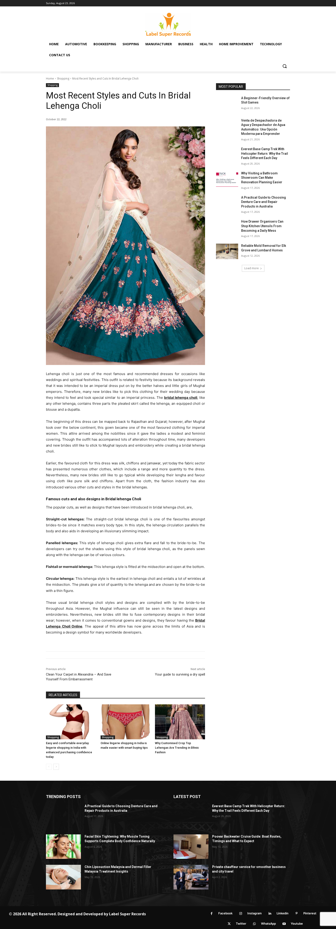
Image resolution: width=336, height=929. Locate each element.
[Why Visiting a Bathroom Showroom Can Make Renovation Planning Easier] (227, 179)
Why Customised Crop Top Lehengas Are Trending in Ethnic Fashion (177, 747)
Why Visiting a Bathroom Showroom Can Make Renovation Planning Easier (261, 177)
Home (50, 78)
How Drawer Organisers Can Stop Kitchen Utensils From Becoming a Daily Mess (262, 226)
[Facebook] (212, 914)
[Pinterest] (297, 914)
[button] (284, 66)
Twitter (241, 923)
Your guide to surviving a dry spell (180, 674)
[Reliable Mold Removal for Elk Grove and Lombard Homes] (227, 251)
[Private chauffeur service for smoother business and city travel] (190, 877)
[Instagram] (241, 914)
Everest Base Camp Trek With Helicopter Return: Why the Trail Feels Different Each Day (264, 153)
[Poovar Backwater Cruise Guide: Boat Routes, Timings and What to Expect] (190, 846)
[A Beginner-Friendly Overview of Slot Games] (227, 104)
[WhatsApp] (254, 924)
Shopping (63, 78)
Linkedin (282, 913)
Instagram (254, 913)
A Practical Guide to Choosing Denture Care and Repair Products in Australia (263, 202)
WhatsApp (268, 923)
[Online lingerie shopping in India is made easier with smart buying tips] (126, 721)
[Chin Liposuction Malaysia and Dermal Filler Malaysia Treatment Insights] (63, 877)
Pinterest (309, 913)
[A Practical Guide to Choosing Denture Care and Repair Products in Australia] (227, 203)
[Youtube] (284, 924)
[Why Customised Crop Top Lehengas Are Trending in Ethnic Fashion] (180, 721)
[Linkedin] (270, 914)
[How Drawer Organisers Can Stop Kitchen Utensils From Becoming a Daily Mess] (227, 227)
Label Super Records (127, 913)
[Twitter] (229, 924)
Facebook (225, 913)
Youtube (297, 923)
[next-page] (56, 767)
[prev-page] (49, 767)
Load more (251, 268)
